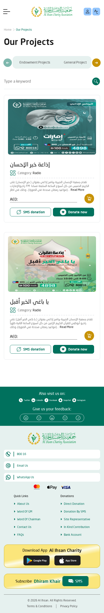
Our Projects (24, 29)
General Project (75, 62)
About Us (23, 504)
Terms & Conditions (39, 606)
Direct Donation (74, 504)
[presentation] (7, 62)
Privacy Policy (68, 606)
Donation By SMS (75, 511)
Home (8, 29)
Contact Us (24, 527)
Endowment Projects (34, 62)
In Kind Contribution (77, 527)
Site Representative (77, 519)
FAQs (20, 534)
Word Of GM (24, 511)
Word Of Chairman (28, 519)
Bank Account (73, 534)
